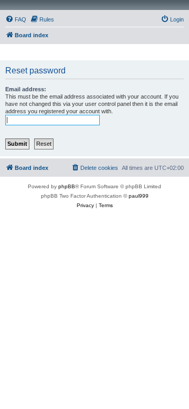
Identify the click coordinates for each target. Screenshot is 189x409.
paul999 (139, 196)
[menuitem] (15, 19)
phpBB (66, 186)
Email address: (25, 89)
